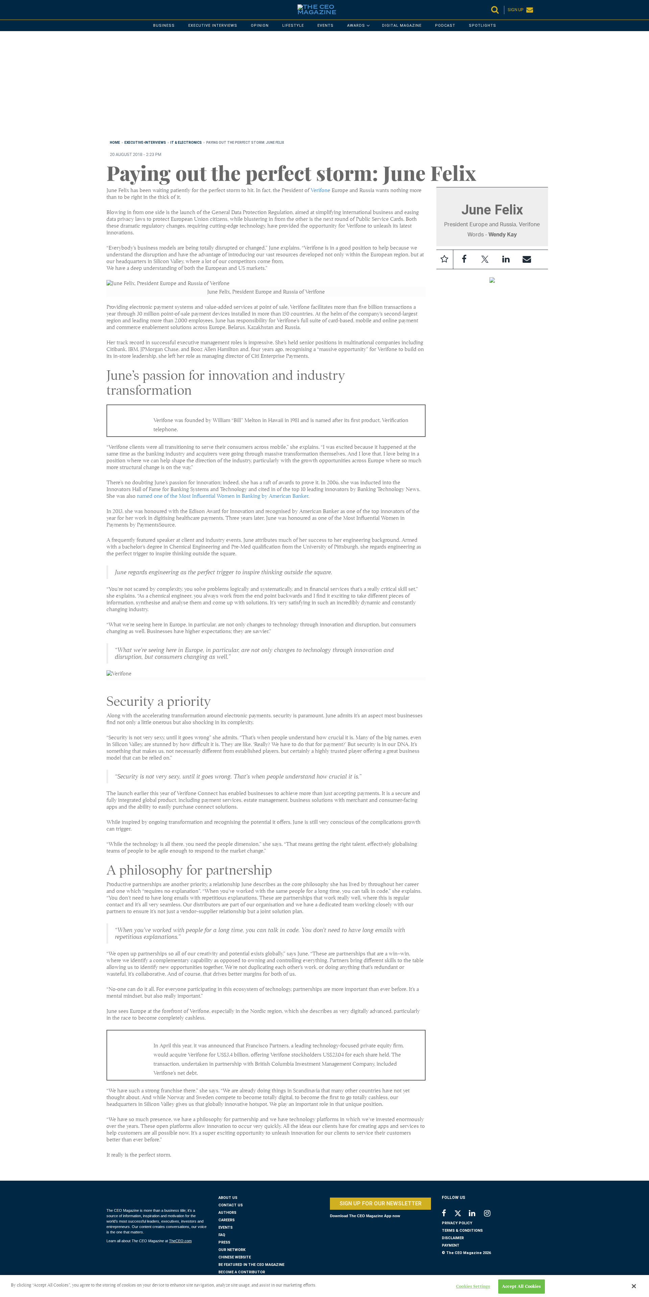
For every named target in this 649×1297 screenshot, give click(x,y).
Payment (450, 1245)
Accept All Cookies (521, 1286)
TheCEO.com (180, 1241)
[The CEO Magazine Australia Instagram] (491, 1214)
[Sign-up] (527, 259)
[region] (309, 87)
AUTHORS (227, 1212)
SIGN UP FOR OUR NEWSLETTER (380, 1203)
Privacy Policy (457, 1223)
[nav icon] (109, 10)
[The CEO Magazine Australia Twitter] (461, 1214)
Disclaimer (453, 1238)
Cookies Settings (473, 1286)
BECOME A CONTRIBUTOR (241, 1272)
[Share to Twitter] (485, 259)
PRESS (224, 1242)
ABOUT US (227, 1198)
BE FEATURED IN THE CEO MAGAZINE (251, 1265)
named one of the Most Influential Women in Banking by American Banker (222, 496)
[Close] (634, 1286)
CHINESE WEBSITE (234, 1257)
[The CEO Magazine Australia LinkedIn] (476, 1214)
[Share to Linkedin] (506, 259)
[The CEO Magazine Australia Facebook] (448, 1214)
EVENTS (225, 1227)
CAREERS (226, 1220)
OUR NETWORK (231, 1250)
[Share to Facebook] (464, 259)
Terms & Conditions (462, 1230)
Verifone (320, 190)
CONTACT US (230, 1205)
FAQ (221, 1235)
